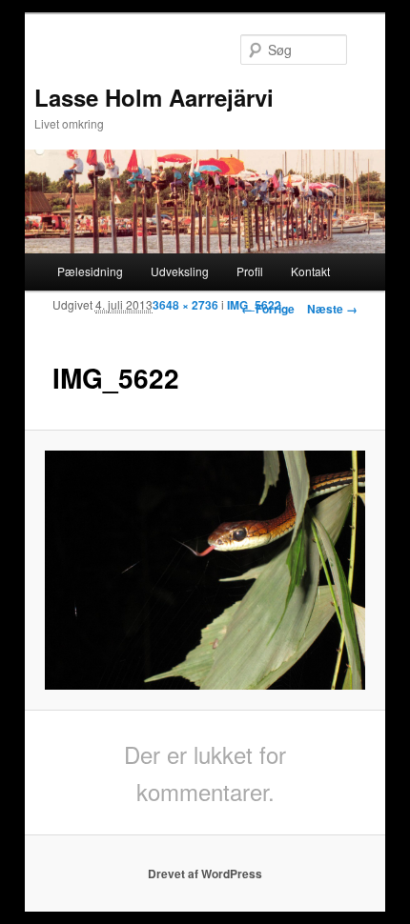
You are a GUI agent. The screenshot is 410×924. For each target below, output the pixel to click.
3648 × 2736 (185, 304)
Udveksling (180, 271)
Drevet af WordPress (205, 873)
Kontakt (310, 271)
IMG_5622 (254, 304)
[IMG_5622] (204, 571)
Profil (249, 271)
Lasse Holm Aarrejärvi (154, 97)
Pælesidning (90, 271)
